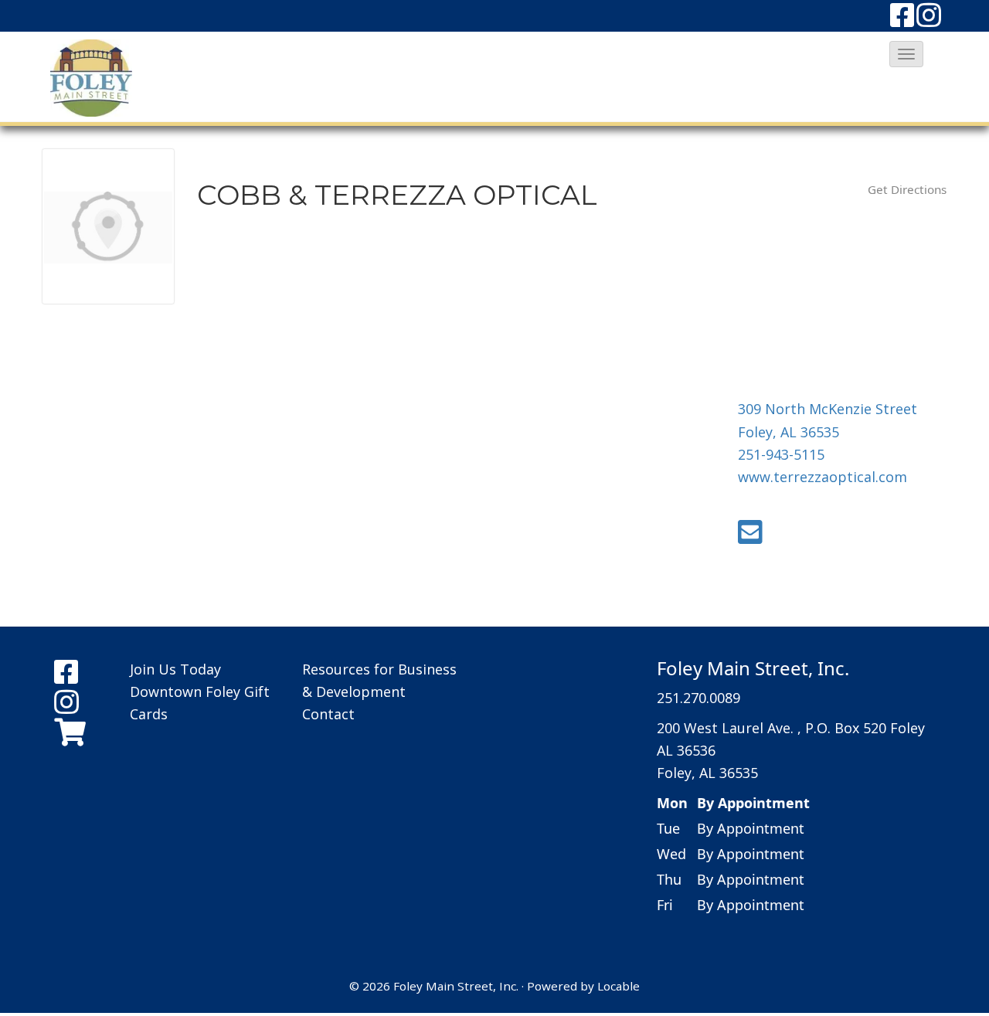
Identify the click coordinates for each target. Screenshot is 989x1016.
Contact (328, 714)
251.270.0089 (698, 697)
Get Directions (907, 189)
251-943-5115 (781, 454)
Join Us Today (175, 669)
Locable (618, 986)
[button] (906, 54)
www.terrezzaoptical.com (822, 476)
